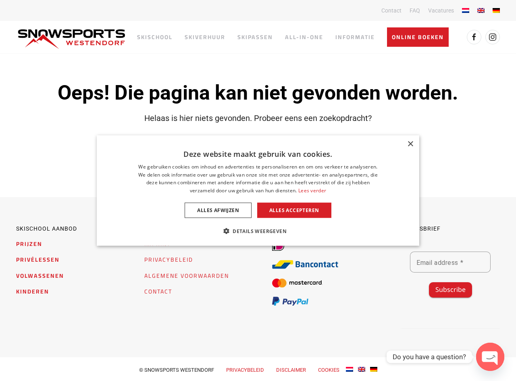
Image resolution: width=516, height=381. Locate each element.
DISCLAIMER (291, 370)
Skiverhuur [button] (205, 37)
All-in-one (304, 37)
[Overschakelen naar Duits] (496, 10)
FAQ (415, 10)
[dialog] (258, 190)
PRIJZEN (29, 244)
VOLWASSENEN (40, 276)
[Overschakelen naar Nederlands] (349, 369)
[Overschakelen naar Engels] (481, 10)
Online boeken (418, 37)
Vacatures (441, 10)
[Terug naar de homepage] (71, 39)
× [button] (410, 144)
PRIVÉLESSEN (38, 259)
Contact (391, 10)
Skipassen (255, 37)
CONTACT (158, 291)
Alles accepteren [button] (294, 210)
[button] (258, 231)
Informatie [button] (355, 37)
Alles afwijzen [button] (218, 210)
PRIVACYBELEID (168, 259)
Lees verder (312, 190)
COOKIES (328, 370)
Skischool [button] (155, 37)
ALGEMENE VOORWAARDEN (186, 276)
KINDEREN (32, 291)
